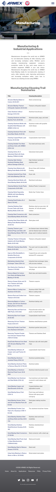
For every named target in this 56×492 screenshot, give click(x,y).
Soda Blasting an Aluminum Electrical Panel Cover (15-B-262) (16, 372)
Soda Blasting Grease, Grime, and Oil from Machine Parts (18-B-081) (17, 403)
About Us (13, 471)
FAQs (38, 471)
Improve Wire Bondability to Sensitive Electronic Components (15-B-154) (16, 255)
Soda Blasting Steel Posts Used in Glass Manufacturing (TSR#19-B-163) (17, 441)
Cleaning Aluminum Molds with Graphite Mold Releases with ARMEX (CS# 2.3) (17, 126)
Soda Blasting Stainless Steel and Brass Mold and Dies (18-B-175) (17, 419)
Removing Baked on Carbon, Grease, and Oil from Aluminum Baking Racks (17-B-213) (17, 304)
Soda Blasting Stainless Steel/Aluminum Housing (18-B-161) (17, 427)
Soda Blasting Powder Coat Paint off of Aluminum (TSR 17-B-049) (17, 411)
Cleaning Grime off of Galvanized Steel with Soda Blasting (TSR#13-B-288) (16, 154)
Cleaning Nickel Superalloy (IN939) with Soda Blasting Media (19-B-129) (16, 194)
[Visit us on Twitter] (19, 480)
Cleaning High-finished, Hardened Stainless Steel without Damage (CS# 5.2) (16, 162)
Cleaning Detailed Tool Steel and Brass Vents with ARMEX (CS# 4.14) (17, 146)
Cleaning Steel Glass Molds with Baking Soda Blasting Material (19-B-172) (17, 223)
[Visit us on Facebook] (37, 480)
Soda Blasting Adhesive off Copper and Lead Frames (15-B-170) (17, 352)
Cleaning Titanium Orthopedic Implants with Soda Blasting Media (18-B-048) (17, 241)
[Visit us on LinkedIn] (23, 480)
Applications (22, 471)
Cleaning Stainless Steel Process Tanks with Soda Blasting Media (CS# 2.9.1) (15, 208)
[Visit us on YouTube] (32, 480)
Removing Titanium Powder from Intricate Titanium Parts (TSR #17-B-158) (16, 336)
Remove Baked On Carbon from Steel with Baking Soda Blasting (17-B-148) (16, 275)
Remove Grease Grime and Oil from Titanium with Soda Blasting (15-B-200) (17, 284)
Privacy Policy (47, 471)
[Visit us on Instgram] (28, 480)
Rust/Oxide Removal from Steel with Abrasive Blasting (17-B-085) (17, 344)
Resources (31, 471)
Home (7, 471)
